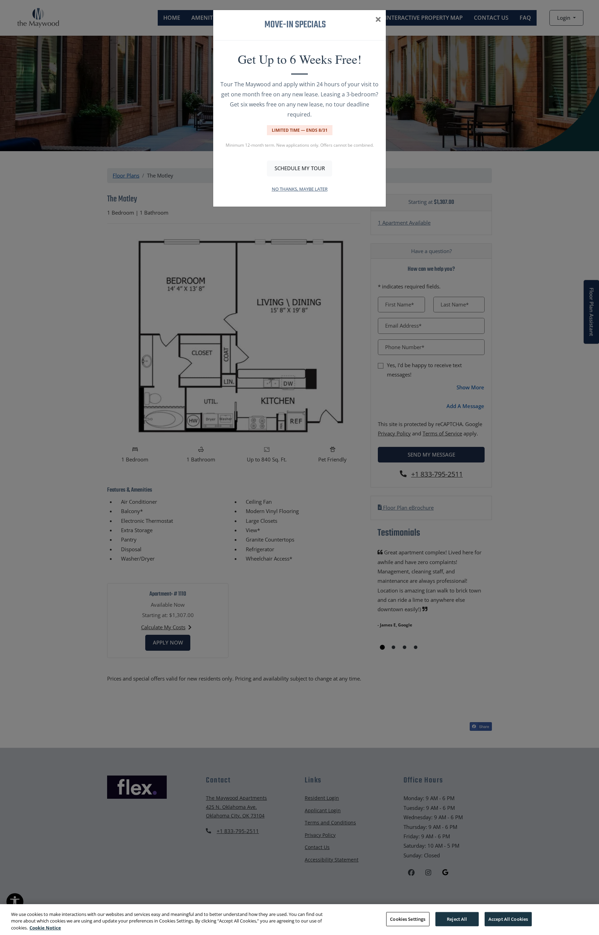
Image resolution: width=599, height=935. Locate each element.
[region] (299, 919)
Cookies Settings (407, 919)
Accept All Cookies (508, 919)
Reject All (457, 919)
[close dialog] (378, 20)
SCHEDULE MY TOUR (300, 168)
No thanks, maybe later (300, 189)
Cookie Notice (45, 928)
